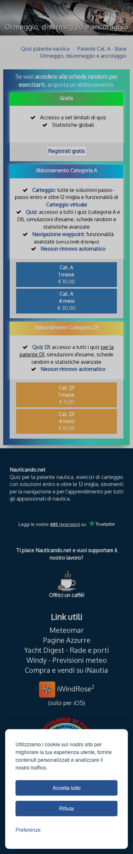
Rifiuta (66, 808)
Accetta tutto (67, 787)
